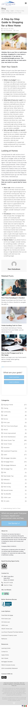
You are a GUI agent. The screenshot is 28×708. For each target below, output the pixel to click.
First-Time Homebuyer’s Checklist (13, 298)
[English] (23, 706)
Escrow (6, 419)
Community (7, 412)
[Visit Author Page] (14, 264)
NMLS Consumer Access (8, 665)
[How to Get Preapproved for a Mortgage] (14, 342)
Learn (17, 30)
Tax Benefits (7, 494)
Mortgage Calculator (10, 458)
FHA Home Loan (6, 618)
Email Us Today (8, 585)
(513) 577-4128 (8, 582)
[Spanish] (25, 706)
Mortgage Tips (8, 469)
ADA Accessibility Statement (9, 668)
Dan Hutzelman (7, 30)
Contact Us (4, 651)
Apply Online (5, 655)
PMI (5, 472)
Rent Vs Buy (7, 487)
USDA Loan (7, 497)
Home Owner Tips (9, 440)
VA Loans (6, 501)
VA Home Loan (5, 622)
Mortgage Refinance (10, 465)
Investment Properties (10, 451)
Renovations (7, 483)
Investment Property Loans (9, 635)
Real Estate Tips (9, 476)
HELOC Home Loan (6, 628)
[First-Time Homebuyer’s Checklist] (14, 287)
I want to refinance (14, 382)
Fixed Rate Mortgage (7, 615)
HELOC (6, 429)
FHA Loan (7, 422)
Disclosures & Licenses (8, 682)
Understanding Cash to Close (11, 325)
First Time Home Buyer (11, 426)
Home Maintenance (10, 437)
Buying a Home (8, 404)
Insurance (6, 447)
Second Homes (8, 490)
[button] (26, 3)
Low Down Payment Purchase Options (12, 632)
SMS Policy (10, 684)
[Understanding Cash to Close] (14, 315)
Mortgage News (8, 462)
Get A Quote (4, 658)
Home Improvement (10, 433)
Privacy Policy (16, 682)
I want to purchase (14, 377)
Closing (6, 408)
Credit (5, 415)
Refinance (7, 479)
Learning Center (5, 648)
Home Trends (8, 444)
